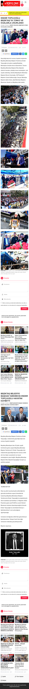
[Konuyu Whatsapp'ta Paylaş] (26, 54)
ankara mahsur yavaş (19, 270)
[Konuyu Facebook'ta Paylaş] (20, 54)
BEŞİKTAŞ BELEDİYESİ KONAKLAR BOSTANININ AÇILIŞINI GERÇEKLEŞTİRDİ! (21, 376)
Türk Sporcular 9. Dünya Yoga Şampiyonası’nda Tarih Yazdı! (7, 357)
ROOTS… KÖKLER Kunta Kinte (20, 644)
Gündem (7, 25)
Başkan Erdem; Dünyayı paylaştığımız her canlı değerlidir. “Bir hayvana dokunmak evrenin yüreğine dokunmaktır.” (21, 358)
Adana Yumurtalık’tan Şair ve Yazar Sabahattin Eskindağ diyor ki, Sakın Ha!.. (21, 338)
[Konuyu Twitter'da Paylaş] (23, 54)
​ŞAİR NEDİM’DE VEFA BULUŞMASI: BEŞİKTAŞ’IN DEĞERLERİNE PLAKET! (7, 665)
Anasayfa (2, 25)
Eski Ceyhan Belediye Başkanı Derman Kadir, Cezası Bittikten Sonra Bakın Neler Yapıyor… (7, 376)
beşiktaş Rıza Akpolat (10, 272)
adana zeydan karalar (10, 270)
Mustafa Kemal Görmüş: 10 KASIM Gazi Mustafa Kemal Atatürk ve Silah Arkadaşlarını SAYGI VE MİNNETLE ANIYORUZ (7, 628)
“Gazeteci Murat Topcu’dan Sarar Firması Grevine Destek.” (19, 665)
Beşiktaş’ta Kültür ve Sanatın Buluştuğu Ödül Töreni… (7, 337)
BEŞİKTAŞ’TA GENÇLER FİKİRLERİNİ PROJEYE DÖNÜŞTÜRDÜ (17, 13)
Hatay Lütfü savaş (18, 272)
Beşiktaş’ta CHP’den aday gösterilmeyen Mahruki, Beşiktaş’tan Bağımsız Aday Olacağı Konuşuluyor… (21, 628)
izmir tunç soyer (11, 273)
